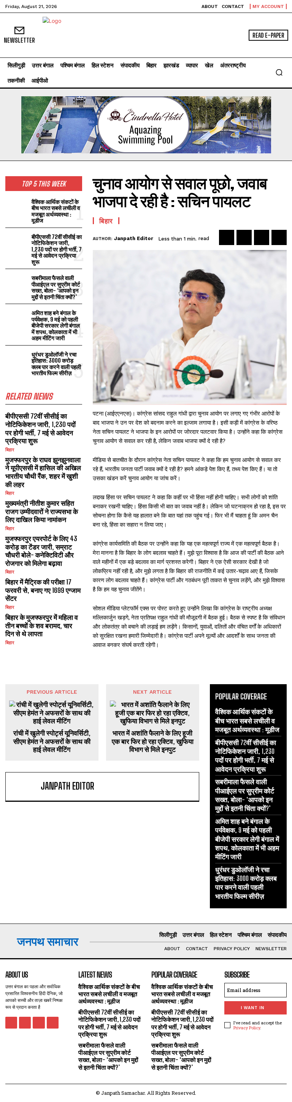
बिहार (9, 449)
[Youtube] (53, 1023)
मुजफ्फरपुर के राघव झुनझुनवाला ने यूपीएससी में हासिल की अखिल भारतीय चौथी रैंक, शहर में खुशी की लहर (43, 472)
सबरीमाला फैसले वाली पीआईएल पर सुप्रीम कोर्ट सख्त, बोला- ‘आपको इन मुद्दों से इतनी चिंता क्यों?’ (56, 287)
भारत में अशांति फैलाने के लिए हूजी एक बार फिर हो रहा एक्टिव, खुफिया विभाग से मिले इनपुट (153, 741)
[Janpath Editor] (24, 786)
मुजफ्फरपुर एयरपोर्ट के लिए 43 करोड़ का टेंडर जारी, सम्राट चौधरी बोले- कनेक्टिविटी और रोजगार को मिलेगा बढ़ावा (41, 550)
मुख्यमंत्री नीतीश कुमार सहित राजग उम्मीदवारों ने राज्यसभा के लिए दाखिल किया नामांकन (41, 511)
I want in (252, 1007)
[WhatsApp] (279, 237)
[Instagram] (25, 1023)
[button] (279, 72)
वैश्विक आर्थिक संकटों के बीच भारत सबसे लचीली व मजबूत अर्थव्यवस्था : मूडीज (56, 211)
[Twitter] (244, 237)
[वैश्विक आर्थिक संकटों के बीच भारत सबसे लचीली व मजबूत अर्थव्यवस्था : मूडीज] (17, 207)
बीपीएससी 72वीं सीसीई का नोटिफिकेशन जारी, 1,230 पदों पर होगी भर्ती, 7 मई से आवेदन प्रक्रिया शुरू (57, 249)
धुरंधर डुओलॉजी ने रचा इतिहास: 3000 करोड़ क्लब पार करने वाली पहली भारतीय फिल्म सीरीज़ (56, 364)
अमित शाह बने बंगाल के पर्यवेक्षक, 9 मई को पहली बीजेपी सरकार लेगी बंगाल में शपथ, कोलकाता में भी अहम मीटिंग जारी (56, 325)
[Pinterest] (261, 237)
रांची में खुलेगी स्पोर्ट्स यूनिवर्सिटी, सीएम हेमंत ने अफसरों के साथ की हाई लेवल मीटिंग (51, 741)
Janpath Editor (133, 238)
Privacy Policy (246, 1027)
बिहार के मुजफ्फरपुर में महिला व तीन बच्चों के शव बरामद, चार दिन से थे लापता (41, 625)
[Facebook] (226, 237)
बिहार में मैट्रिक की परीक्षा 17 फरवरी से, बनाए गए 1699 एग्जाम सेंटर (43, 590)
